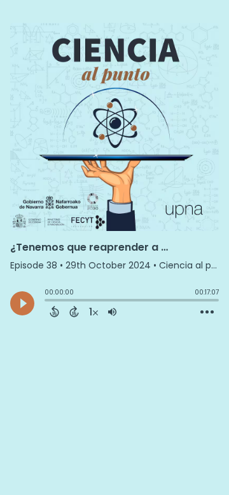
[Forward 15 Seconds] (74, 311)
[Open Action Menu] (207, 312)
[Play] (22, 303)
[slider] (47, 301)
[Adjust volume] (112, 311)
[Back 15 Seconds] (54, 311)
